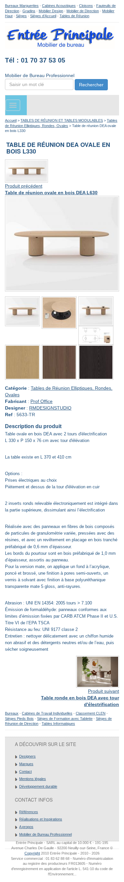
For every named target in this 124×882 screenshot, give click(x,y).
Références (28, 812)
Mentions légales (32, 779)
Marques (26, 764)
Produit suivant (103, 691)
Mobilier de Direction (82, 11)
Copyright (32, 853)
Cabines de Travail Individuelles (47, 713)
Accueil (11, 120)
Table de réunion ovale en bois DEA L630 (51, 192)
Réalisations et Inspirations (40, 819)
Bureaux (12, 713)
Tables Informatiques (58, 724)
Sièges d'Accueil (43, 16)
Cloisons (86, 6)
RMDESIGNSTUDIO (50, 408)
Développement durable (38, 786)
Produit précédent (23, 186)
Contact (25, 771)
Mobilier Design (51, 11)
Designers (27, 756)
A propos (26, 827)
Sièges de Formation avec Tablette (65, 719)
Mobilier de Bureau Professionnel (45, 834)
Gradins (28, 11)
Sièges (21, 16)
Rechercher (91, 84)
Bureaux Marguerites (22, 6)
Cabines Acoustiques (59, 6)
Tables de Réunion (74, 16)
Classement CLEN (90, 713)
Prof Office (41, 401)
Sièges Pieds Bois (19, 719)
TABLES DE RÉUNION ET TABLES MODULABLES (62, 120)
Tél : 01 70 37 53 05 (35, 60)
